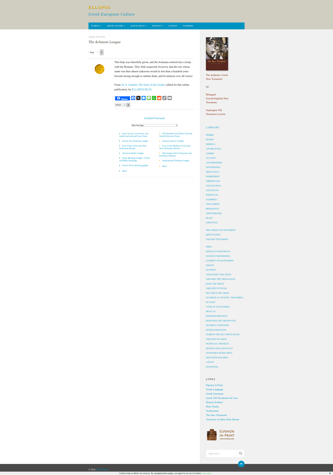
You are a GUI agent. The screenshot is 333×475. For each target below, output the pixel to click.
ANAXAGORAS (213, 186)
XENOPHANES (213, 167)
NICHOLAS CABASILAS (217, 344)
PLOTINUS (211, 270)
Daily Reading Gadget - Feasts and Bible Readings (134, 159)
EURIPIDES (211, 199)
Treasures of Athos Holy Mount (222, 419)
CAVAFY (210, 362)
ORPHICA (210, 144)
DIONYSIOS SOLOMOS (217, 357)
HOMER (210, 135)
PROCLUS (211, 311)
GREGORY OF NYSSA (216, 288)
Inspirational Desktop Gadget (175, 160)
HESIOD (210, 139)
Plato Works (212, 406)
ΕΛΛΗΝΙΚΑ (188, 26)
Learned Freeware (154, 118)
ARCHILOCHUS (213, 149)
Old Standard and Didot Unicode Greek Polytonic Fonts (175, 134)
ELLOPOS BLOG (142, 89)
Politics (156, 26)
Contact (173, 26)
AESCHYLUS (212, 190)
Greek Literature (214, 393)
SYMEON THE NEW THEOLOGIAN (222, 334)
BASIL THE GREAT (215, 284)
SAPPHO (210, 153)
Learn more (207, 473)
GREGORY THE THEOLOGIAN (220, 279)
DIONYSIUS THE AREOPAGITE (221, 321)
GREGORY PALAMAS (216, 339)
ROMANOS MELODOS (216, 316)
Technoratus (212, 410)
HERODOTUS (212, 209)
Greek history (96, 37)
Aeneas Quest (137, 26)
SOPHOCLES (212, 195)
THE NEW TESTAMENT (217, 239)
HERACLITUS (212, 172)
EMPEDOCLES (213, 181)
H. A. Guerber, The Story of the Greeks (143, 84)
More (126, 171)
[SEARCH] (241, 453)
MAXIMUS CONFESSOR (217, 325)
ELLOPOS (99, 7)
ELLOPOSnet (102, 469)
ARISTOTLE (211, 222)
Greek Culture (115, 26)
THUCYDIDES (213, 204)
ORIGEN (210, 265)
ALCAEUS (211, 158)
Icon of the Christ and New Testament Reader (133, 147)
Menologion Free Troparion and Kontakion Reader (175, 154)
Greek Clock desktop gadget (135, 165)
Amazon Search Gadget (173, 141)
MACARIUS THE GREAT (217, 293)
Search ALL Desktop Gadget (135, 141)
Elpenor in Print (214, 385)
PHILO (209, 247)
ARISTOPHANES (214, 213)
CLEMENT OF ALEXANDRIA (220, 261)
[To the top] (241, 464)
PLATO (209, 218)
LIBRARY (213, 127)
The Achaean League (104, 42)
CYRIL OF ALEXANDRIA (218, 307)
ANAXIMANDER (214, 163)
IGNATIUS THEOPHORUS (218, 256)
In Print (95, 26)
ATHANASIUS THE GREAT (218, 274)
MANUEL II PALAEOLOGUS (219, 348)
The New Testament (216, 415)
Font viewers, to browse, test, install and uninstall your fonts (134, 134)
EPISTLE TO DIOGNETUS (218, 251)
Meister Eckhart (214, 402)
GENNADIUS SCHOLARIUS (219, 353)
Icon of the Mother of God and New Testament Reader (174, 147)
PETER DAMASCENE (216, 330)
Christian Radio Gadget (133, 153)
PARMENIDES (212, 176)
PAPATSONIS (212, 367)
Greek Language (214, 389)
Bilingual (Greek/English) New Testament (217, 98)
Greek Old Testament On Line (222, 398)
